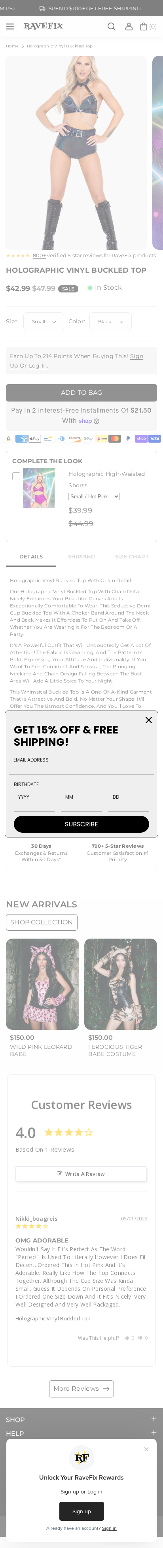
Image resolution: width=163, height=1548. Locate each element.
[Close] (148, 720)
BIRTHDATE (26, 784)
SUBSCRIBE (81, 824)
